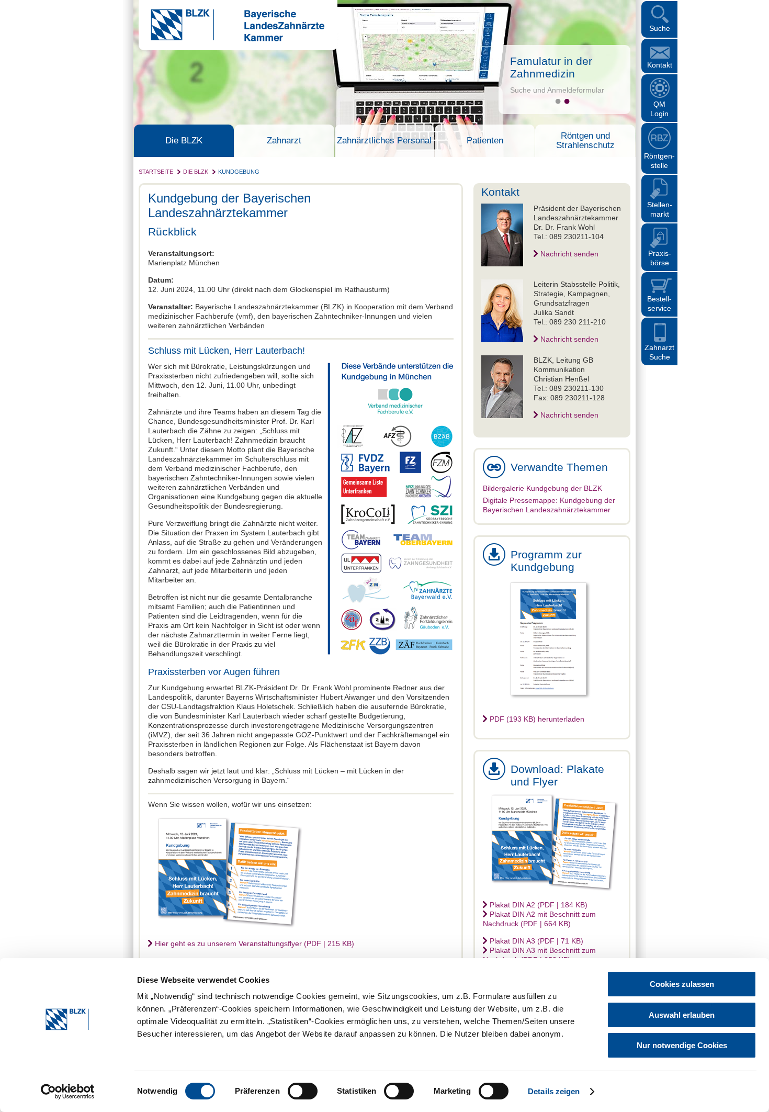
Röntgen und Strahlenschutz (585, 140)
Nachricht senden (569, 254)
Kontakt (659, 65)
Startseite (156, 172)
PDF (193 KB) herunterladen (537, 719)
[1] (558, 101)
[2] (567, 101)
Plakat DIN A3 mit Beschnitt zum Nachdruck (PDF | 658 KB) (539, 955)
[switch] (303, 1091)
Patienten (485, 140)
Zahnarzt (284, 140)
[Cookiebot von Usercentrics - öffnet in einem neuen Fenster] (68, 1091)
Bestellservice (659, 303)
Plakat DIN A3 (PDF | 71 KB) (536, 941)
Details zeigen (554, 1091)
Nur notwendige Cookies (682, 1045)
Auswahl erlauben (682, 1014)
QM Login (659, 109)
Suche (659, 28)
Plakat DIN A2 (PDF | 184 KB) (538, 905)
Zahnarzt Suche (659, 352)
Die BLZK (183, 140)
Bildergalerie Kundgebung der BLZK (542, 488)
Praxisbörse (659, 258)
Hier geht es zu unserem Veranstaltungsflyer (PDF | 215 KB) (254, 943)
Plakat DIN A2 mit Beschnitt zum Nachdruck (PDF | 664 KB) (539, 919)
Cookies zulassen (682, 984)
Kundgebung (238, 172)
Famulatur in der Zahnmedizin (551, 67)
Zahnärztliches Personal (384, 140)
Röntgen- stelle (659, 161)
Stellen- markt (659, 209)
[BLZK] (231, 39)
